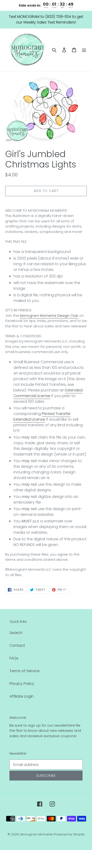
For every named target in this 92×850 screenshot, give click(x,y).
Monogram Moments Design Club (49, 315)
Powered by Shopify (69, 834)
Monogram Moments (36, 834)
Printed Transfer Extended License (42, 416)
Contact (17, 645)
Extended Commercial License (48, 393)
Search (15, 632)
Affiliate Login (21, 696)
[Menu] (84, 50)
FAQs (13, 658)
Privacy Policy (21, 683)
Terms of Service (24, 671)
